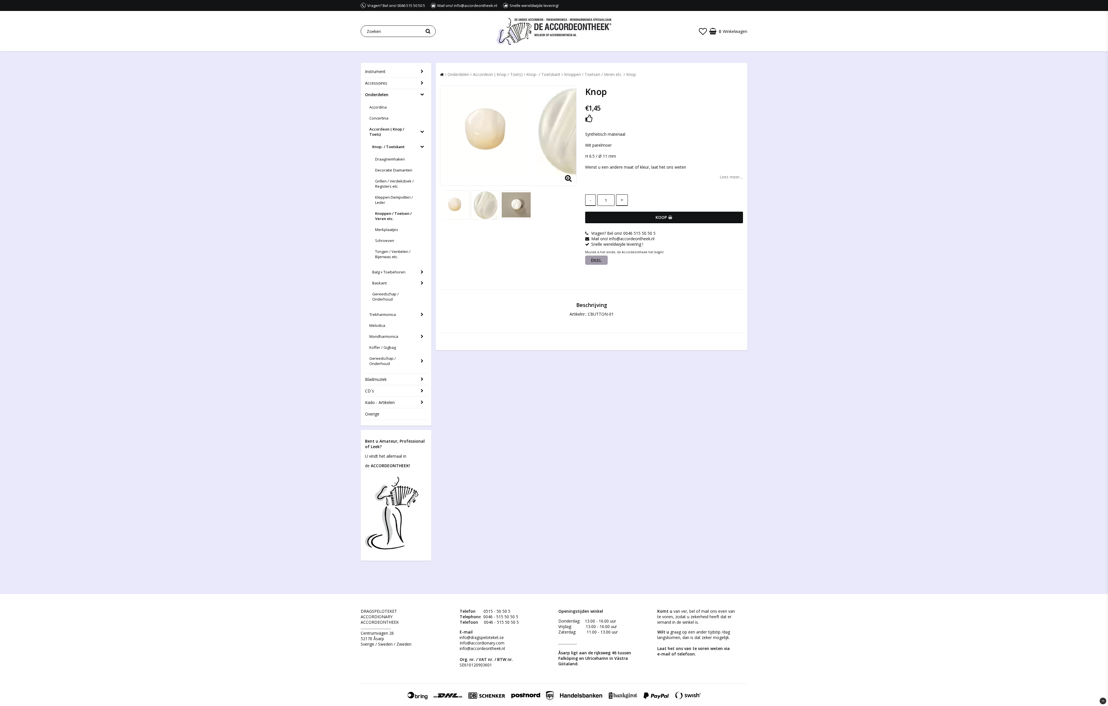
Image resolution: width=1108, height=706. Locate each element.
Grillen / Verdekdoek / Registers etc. (394, 183)
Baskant (379, 283)
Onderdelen (376, 94)
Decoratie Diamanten (393, 170)
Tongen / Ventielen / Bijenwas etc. (393, 254)
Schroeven (384, 240)
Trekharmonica (382, 314)
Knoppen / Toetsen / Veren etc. (393, 216)
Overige (372, 414)
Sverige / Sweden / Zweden (386, 644)
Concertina (378, 118)
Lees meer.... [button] (731, 177)
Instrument (375, 71)
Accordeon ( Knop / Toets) (386, 131)
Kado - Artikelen (380, 402)
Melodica (377, 325)
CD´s (369, 391)
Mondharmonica (383, 336)
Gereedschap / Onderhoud (385, 296)
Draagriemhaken (390, 159)
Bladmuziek (376, 379)
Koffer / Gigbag (382, 347)
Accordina (378, 107)
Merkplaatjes (386, 229)
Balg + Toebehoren (388, 272)
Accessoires (376, 83)
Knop (631, 74)
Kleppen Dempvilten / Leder (394, 200)
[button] (703, 31)
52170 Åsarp (372, 638)
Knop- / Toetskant (388, 146)
